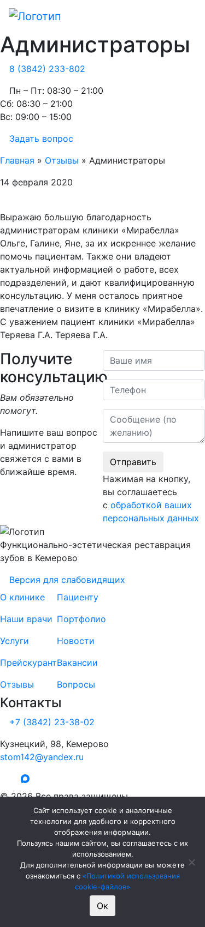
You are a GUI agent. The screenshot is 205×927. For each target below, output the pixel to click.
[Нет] (191, 862)
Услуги (14, 640)
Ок (102, 905)
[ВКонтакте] (3, 779)
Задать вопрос (41, 138)
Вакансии (77, 662)
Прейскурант (28, 662)
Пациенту (77, 597)
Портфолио (81, 618)
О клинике (22, 597)
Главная (17, 160)
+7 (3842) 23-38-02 (52, 722)
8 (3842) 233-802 (47, 68)
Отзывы (62, 160)
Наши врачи (26, 618)
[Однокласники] (12, 779)
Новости (76, 640)
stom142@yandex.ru (42, 756)
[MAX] (27, 779)
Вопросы (76, 684)
